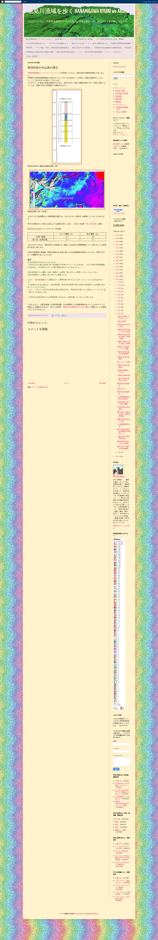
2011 (117, 456)
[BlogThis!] (58, 315)
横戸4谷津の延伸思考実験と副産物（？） (123, 431)
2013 (117, 276)
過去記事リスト (60, 39)
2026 (117, 235)
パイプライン (120, 104)
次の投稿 (31, 383)
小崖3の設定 (121, 321)
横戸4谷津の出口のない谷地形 (123, 442)
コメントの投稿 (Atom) (40, 387)
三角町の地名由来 (123, 375)
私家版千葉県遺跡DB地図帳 (121, 43)
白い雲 (117, 819)
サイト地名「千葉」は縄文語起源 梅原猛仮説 (52, 47)
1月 (119, 452)
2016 (117, 267)
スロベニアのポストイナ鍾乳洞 (122, 863)
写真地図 (118, 96)
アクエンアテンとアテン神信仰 (122, 886)
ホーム (66, 383)
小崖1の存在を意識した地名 (123, 379)
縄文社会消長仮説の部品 (66, 52)
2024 (117, 241)
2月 (119, 313)
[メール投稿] (52, 315)
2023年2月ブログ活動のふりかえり (122, 784)
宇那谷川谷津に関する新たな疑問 (123, 342)
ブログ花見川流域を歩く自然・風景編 (110, 39)
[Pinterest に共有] (65, 315)
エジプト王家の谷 (121, 851)
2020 (117, 254)
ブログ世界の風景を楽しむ (35, 43)
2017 (117, 263)
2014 (117, 273)
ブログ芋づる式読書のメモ (58, 43)
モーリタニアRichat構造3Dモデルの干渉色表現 (122, 858)
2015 (117, 270)
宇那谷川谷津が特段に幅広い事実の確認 (123, 336)
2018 (117, 260)
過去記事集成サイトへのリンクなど (39, 39)
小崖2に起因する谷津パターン (123, 317)
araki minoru (120, 476)
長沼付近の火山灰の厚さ (123, 325)
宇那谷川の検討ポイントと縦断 (123, 348)
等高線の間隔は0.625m (123, 371)
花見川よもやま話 (78, 43)
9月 (119, 291)
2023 (117, 244)
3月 (119, 310)
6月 (119, 301)
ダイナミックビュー (120, 135)
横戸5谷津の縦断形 (123, 393)
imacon (77, 913)
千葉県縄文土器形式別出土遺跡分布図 (39, 52)
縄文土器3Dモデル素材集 (81, 47)
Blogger (95, 913)
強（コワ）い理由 (123, 362)
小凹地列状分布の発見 (123, 408)
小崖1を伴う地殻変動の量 (123, 437)
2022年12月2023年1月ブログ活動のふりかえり (122, 792)
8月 (119, 294)
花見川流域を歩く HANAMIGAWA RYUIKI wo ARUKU (78, 11)
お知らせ (118, 781)
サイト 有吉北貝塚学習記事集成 (90, 52)
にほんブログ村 (118, 213)
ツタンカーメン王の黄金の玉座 (122, 898)
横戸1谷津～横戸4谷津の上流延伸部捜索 (123, 414)
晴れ (116, 822)
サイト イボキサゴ (113, 52)
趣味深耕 (118, 99)
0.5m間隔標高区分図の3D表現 (123, 398)
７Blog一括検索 (31, 56)
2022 (117, 248)
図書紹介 (118, 102)
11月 (119, 285)
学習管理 (29, 47)
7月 (119, 298)
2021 (117, 251)
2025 (117, 238)
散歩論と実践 (120, 91)
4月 (119, 307)
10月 (119, 288)
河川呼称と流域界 (121, 93)
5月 (119, 304)
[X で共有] (61, 315)
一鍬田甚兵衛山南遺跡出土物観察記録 (107, 47)
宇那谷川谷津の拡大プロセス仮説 (76, 307)
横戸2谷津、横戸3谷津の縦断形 (123, 447)
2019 (117, 257)
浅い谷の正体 (91, 224)
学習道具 (128, 47)
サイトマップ (120, 88)
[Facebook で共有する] (63, 315)
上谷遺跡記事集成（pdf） (121, 108)
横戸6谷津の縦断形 (123, 384)
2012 (117, 279)
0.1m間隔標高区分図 (123, 425)
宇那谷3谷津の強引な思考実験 (123, 353)
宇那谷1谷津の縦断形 (123, 366)
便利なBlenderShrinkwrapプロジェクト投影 (122, 803)
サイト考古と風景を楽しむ (97, 43)
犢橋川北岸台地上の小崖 (123, 420)
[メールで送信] (56, 315)
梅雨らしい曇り (121, 830)
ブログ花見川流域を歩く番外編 (81, 39)
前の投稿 (102, 383)
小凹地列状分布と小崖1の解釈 (123, 403)
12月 (119, 282)
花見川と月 (121, 389)
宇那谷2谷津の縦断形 (123, 358)
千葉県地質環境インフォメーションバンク (44, 73)
